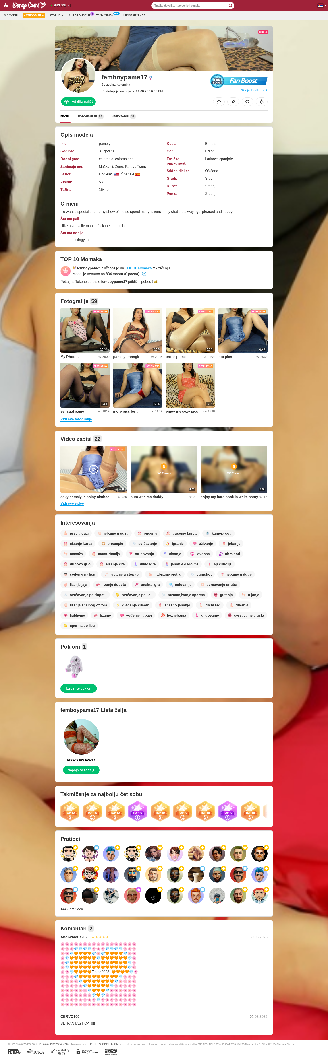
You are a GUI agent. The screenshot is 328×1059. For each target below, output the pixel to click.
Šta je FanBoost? (254, 90)
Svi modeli (11, 15)
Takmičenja (104, 15)
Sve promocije (80, 15)
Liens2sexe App (134, 15)
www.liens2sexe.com (56, 1044)
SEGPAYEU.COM (108, 1044)
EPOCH (93, 1044)
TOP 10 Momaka (138, 268)
